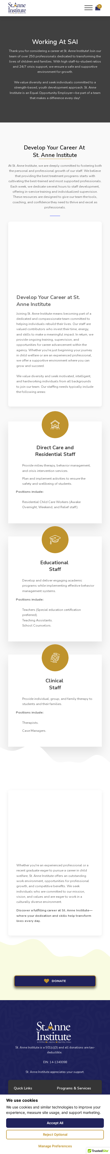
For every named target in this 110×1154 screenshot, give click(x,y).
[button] (98, 8)
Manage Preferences (55, 1146)
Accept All (55, 1123)
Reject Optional (55, 1134)
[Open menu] (88, 8)
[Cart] (98, 8)
